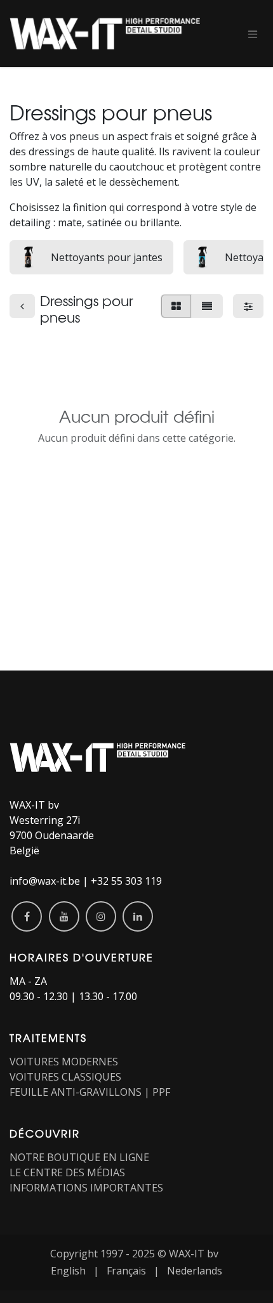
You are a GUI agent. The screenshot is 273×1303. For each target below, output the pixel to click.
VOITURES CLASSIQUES (65, 1077)
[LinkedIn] (138, 916)
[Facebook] (26, 916)
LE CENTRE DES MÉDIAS (67, 1172)
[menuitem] (68, 1270)
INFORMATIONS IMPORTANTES (86, 1188)
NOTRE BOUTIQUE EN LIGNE (79, 1157)
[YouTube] (64, 916)
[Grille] (176, 306)
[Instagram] (101, 916)
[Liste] (207, 306)
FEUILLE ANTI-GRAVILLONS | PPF (90, 1092)
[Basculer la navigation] (252, 33)
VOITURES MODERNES (64, 1062)
